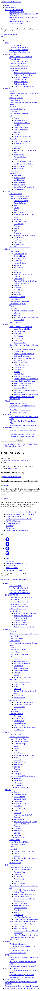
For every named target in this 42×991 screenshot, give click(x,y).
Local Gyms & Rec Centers (23, 164)
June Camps (18, 240)
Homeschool (18, 288)
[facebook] (7, 539)
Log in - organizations (13, 516)
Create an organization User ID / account (20, 514)
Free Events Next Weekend (18, 50)
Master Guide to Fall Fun (22, 329)
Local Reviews (19, 180)
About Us (9, 559)
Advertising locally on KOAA (16, 563)
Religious (17, 226)
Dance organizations (21, 127)
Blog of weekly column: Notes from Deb (23, 425)
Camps (7, 191)
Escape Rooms (14, 100)
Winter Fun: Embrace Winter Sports (26, 394)
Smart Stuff (13, 308)
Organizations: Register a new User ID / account (21, 986)
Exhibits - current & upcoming (24, 311)
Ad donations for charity (14, 570)
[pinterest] (7, 548)
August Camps (19, 244)
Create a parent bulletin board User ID (19, 519)
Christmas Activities (20, 367)
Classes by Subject (20, 254)
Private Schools (14, 111)
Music (16, 205)
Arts (10, 116)
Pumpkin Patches (20, 343)
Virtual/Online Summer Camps (19, 247)
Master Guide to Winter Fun (23, 383)
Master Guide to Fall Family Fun (20, 57)
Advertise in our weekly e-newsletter (21, 436)
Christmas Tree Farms (21, 356)
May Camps (18, 238)
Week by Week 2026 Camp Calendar (22, 235)
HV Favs (8, 414)
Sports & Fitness (19, 256)
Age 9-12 (17, 231)
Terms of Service (12, 568)
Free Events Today (15, 45)
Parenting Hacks (19, 178)
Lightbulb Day (19, 374)
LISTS (7, 88)
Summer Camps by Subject (18, 198)
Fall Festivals (18, 336)
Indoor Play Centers (16, 98)
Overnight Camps (20, 203)
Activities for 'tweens (21, 82)
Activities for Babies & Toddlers (25, 73)
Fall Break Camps (15, 194)
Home (7, 5)
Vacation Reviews (20, 182)
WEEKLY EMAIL (11, 428)
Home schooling (15, 322)
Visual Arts (17, 219)
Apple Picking (19, 155)
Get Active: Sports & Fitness (23, 162)
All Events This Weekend (18, 63)
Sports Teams (18, 168)
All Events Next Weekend (18, 68)
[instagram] (7, 553)
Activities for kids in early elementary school (22, 78)
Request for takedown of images (17, 530)
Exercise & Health (20, 258)
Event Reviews (19, 189)
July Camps (18, 242)
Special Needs (14, 171)
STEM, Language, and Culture (24, 214)
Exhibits (16, 134)
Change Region (10, 7)
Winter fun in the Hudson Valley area (22, 381)
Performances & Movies (22, 123)
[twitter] (7, 544)
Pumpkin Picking (20, 157)
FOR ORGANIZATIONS (14, 10)
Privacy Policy (11, 565)
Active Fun (13, 159)
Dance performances (21, 130)
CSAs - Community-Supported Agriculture (24, 93)
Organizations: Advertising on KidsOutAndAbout (19, 22)
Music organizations (20, 120)
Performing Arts (19, 267)
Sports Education (19, 166)
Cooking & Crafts (20, 221)
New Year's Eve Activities (22, 376)
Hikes (16, 146)
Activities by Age (15, 70)
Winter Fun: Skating (20, 388)
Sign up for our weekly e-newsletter (21, 434)
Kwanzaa (17, 372)
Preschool (17, 228)
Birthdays (12, 91)
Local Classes (14, 251)
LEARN (8, 249)
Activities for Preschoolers (23, 75)
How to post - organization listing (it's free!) (21, 512)
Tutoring (12, 306)
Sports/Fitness (18, 212)
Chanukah (17, 369)
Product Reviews (19, 185)
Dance (16, 210)
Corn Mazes (18, 340)
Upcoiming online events (17, 403)
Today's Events (14, 59)
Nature (16, 217)
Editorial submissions (13, 523)
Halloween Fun (19, 334)
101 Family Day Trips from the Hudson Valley (21, 444)
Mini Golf (17, 148)
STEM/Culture (19, 320)
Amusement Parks (20, 143)
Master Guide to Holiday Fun (24, 354)
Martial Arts (18, 265)
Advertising (10, 526)
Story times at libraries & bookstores (26, 317)
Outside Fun (13, 139)
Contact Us (10, 528)
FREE (7, 43)
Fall (6, 324)
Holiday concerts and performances (26, 379)
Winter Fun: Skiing (20, 385)
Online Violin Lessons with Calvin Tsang (15, 460)
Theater (16, 208)
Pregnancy (17, 294)
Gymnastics (18, 261)
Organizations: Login (16, 12)
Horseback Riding (20, 263)
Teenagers (17, 233)
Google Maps (12, 468)
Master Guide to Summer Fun (15, 446)
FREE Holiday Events (21, 365)
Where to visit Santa (20, 362)
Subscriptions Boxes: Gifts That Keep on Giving (24, 359)
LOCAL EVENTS (11, 54)
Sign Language (19, 279)
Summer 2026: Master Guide (19, 196)
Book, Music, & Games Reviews (25, 187)
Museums (12, 107)
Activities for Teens (20, 84)
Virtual (7, 401)
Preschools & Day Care (17, 109)
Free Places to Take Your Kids (19, 52)
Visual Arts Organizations (22, 137)
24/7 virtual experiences (17, 412)
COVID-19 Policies (13, 521)
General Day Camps (21, 201)
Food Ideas (17, 175)
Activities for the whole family (24, 86)
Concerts (17, 118)
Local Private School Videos (19, 113)
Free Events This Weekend (18, 47)
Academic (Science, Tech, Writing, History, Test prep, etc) (25, 282)
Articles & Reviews (16, 173)
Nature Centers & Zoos (22, 141)
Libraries (17, 313)
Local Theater (18, 125)
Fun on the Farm (15, 95)
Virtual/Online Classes (17, 297)
